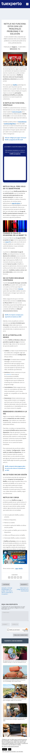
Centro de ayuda (17, 112)
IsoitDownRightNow (10, 124)
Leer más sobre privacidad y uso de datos (12, 751)
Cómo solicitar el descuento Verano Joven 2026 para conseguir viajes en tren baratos (14, 699)
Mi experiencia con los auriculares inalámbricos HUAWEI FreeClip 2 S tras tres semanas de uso (15, 661)
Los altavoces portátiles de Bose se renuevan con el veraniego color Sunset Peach (14, 680)
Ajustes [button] (4, 749)
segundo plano (16, 203)
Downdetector (22, 122)
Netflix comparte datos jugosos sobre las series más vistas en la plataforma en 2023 (15, 468)
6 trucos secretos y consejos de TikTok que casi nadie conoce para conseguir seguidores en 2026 (15, 719)
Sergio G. (14, 47)
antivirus (8, 374)
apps (16, 568)
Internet (20, 289)
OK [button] (9, 749)
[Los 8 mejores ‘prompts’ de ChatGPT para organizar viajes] (15, 731)
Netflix (15, 85)
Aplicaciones (13, 49)
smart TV (8, 242)
